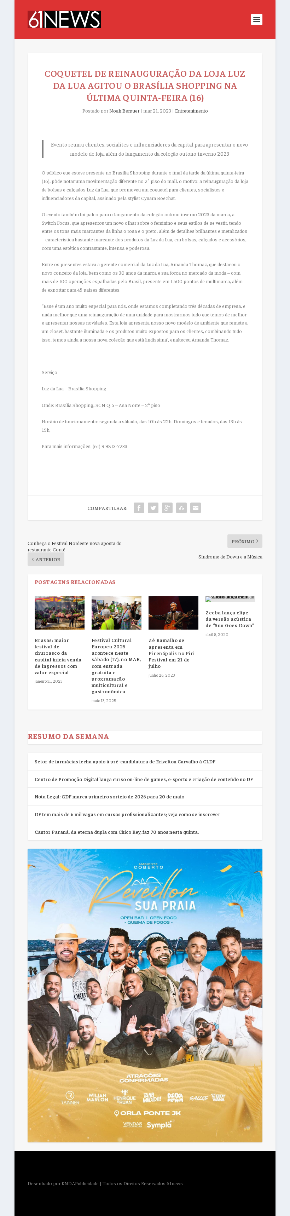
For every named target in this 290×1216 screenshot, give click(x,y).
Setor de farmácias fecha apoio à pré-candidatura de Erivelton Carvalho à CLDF (125, 761)
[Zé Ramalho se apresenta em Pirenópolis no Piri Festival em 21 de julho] (173, 613)
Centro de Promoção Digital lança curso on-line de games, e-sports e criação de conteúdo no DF (144, 779)
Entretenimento (191, 110)
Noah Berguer (124, 110)
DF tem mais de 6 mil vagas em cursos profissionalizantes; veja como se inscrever (127, 814)
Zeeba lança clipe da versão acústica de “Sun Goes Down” (229, 618)
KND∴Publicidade (80, 1183)
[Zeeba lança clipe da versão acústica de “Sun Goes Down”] (230, 599)
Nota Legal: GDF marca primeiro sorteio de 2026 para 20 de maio (109, 796)
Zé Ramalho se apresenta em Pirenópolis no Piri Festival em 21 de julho (172, 653)
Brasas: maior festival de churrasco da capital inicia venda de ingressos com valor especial (58, 656)
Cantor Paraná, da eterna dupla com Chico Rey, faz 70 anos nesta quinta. (117, 831)
